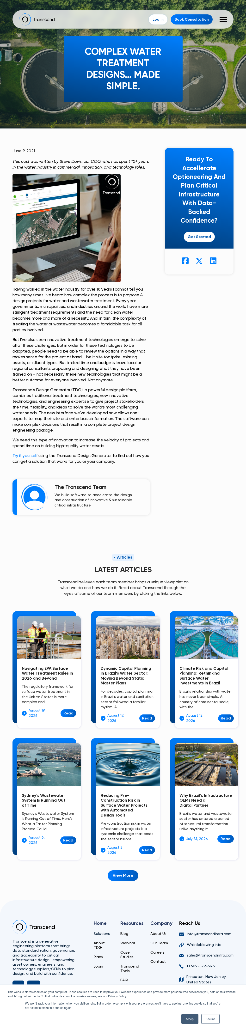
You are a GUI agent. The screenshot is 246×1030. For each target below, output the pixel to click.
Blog (124, 933)
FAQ (124, 980)
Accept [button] (189, 1019)
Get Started (199, 236)
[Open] (223, 19)
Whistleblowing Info (204, 944)
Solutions (102, 933)
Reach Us (189, 923)
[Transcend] (33, 927)
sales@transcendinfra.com (210, 955)
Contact (158, 961)
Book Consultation (192, 19)
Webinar (127, 943)
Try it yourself (24, 455)
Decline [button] (210, 1019)
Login (98, 966)
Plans (98, 957)
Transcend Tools (129, 968)
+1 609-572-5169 (200, 966)
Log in (158, 19)
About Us (158, 933)
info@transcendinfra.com (209, 934)
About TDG (99, 945)
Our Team (159, 943)
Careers (157, 952)
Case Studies (127, 954)
